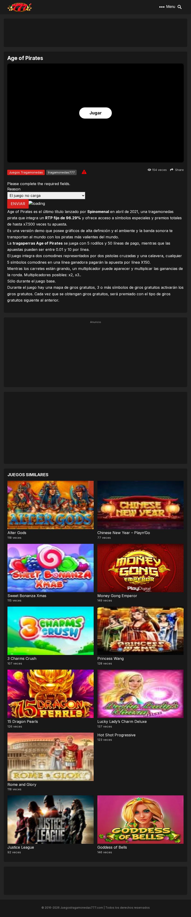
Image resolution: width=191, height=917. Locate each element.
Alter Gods (16, 532)
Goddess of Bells (112, 847)
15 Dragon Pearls (22, 721)
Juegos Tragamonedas (26, 172)
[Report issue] (84, 171)
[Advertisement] (95, 32)
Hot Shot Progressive (116, 735)
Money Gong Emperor (117, 595)
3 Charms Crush (21, 658)
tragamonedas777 (61, 172)
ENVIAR (18, 203)
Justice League (20, 847)
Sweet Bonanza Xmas (26, 595)
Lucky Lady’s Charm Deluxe (122, 721)
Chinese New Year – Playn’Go (123, 532)
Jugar (95, 112)
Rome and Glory (21, 784)
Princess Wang (110, 658)
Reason (13, 189)
